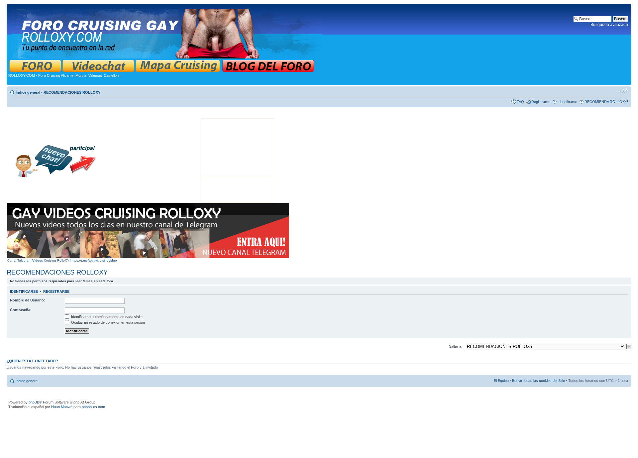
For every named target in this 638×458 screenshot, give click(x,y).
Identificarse (567, 102)
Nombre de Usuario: (27, 300)
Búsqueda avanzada (609, 24)
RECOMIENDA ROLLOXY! (606, 102)
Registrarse (540, 102)
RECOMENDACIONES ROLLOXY (72, 92)
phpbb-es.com (93, 407)
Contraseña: (21, 310)
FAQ (520, 102)
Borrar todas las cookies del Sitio (538, 381)
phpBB (34, 402)
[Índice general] (167, 32)
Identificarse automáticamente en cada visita (106, 317)
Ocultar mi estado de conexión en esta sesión (107, 322)
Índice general (28, 92)
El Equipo (501, 381)
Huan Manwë (61, 407)
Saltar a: (455, 346)
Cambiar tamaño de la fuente (623, 91)
